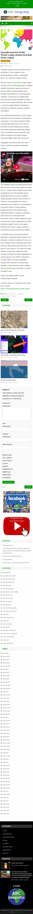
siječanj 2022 (6, 778)
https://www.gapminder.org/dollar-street (15, 289)
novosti (5, 830)
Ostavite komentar (7, 66)
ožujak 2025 (6, 679)
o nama (8, 3)
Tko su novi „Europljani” (29, 300)
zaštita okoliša (7, 643)
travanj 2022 (6, 768)
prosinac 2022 (6, 743)
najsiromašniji (5, 296)
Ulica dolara (17, 83)
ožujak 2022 (6, 772)
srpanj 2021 (6, 797)
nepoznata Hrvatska (8, 608)
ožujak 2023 (6, 733)
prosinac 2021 (6, 781)
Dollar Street (12, 293)
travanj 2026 (6, 656)
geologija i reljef (7, 582)
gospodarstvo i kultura (9, 592)
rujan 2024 (6, 691)
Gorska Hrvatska (7, 588)
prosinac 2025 (6, 666)
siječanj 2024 (6, 704)
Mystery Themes (18, 912)
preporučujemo (5, 60)
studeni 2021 (6, 785)
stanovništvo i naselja (9, 633)
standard (14, 296)
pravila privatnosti (16, 3)
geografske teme (7, 576)
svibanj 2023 (6, 727)
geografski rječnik (7, 579)
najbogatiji (20, 293)
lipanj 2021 (6, 800)
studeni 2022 (6, 746)
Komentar (6, 404)
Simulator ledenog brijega (8, 380)
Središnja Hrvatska (8, 630)
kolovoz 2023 (6, 720)
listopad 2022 (6, 749)
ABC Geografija (15, 63)
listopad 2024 (6, 688)
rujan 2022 (6, 752)
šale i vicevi (6, 624)
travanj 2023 (6, 730)
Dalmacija (5, 572)
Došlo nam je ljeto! (8, 545)
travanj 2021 (6, 807)
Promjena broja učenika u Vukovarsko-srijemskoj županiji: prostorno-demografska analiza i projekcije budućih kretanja (17, 551)
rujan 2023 (6, 717)
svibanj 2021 (6, 804)
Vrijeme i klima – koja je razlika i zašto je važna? (16, 562)
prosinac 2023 (6, 707)
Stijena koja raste (6, 300)
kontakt (25, 3)
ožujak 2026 (6, 659)
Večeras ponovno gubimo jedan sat (12, 556)
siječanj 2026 (6, 663)
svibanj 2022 (6, 765)
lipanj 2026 (6, 653)
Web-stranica (7, 444)
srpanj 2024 (6, 698)
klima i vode (6, 601)
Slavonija (5, 627)
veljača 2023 (6, 736)
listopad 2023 (6, 714)
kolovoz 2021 (6, 794)
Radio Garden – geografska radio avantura (13, 355)
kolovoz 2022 (6, 756)
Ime (6, 425)
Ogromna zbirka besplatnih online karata (12, 330)
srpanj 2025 (6, 672)
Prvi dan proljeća (7, 559)
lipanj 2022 (6, 762)
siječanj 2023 (6, 740)
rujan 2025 (6, 669)
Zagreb (5, 640)
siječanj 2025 (6, 682)
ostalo (4, 614)
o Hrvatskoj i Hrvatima (9, 611)
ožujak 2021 (6, 810)
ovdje (10, 271)
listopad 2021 (6, 788)
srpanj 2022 (6, 759)
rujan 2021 (6, 791)
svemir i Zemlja (7, 636)
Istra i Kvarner (6, 595)
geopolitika (6, 585)
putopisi (5, 620)
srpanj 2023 (6, 724)
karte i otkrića (6, 598)
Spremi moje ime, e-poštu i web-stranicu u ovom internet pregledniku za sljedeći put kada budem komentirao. (7, 466)
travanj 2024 (6, 701)
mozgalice (5, 604)
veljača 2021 (6, 813)
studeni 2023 (6, 711)
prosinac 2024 (6, 685)
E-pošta (6, 435)
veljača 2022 (6, 775)
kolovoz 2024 (6, 695)
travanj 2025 (6, 675)
